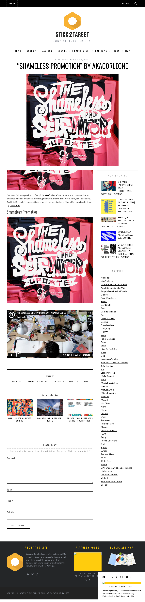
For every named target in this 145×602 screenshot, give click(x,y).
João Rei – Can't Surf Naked (114, 362)
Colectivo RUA (108, 318)
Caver (104, 315)
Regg (103, 437)
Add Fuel (105, 277)
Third (103, 457)
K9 (102, 369)
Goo (103, 355)
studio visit (81, 50)
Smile (103, 444)
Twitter (30, 381)
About (12, 3)
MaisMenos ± (107, 376)
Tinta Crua (106, 461)
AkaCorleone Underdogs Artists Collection (80, 419)
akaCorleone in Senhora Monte (50, 419)
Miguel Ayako (107, 389)
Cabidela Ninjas (108, 311)
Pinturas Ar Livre (109, 430)
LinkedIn (74, 381)
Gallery (47, 50)
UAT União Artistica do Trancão (116, 467)
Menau (104, 386)
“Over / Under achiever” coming (20, 419)
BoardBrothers (108, 298)
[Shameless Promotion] (50, 189)
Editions (101, 50)
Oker (103, 416)
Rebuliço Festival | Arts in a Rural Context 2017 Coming (117, 222)
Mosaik (104, 399)
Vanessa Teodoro (109, 474)
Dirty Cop (105, 328)
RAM (103, 433)
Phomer (104, 427)
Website (10, 512)
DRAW (104, 332)
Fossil (103, 352)
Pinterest (45, 381)
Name (10, 489)
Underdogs (106, 471)
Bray (103, 308)
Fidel (103, 345)
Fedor (103, 342)
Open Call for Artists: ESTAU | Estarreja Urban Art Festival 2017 (126, 205)
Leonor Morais (108, 372)
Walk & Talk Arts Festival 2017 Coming (125, 235)
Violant (104, 478)
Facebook (16, 381)
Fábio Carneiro (108, 338)
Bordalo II (106, 304)
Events (62, 50)
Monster (105, 396)
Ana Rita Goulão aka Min (113, 287)
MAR (103, 379)
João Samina (107, 366)
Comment (11, 458)
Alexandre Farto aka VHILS (114, 284)
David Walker (107, 325)
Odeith (104, 413)
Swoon (104, 450)
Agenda (32, 50)
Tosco (104, 464)
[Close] (104, 577)
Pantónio (105, 420)
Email (86, 381)
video (116, 50)
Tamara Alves (107, 454)
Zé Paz (104, 484)
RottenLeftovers (109, 440)
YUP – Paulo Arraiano (111, 481)
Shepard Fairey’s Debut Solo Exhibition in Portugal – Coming (117, 188)
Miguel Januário (108, 393)
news (58, 59)
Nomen (104, 410)
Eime (103, 335)
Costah (104, 321)
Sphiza (104, 447)
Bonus (104, 301)
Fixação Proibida (109, 349)
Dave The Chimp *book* (121, 586)
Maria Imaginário (109, 382)
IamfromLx (15, 205)
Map (128, 50)
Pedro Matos (107, 423)
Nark (103, 406)
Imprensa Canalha (109, 359)
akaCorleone (51, 195)
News (17, 50)
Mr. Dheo (105, 403)
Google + (60, 381)
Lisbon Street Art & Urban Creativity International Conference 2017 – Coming (117, 251)
